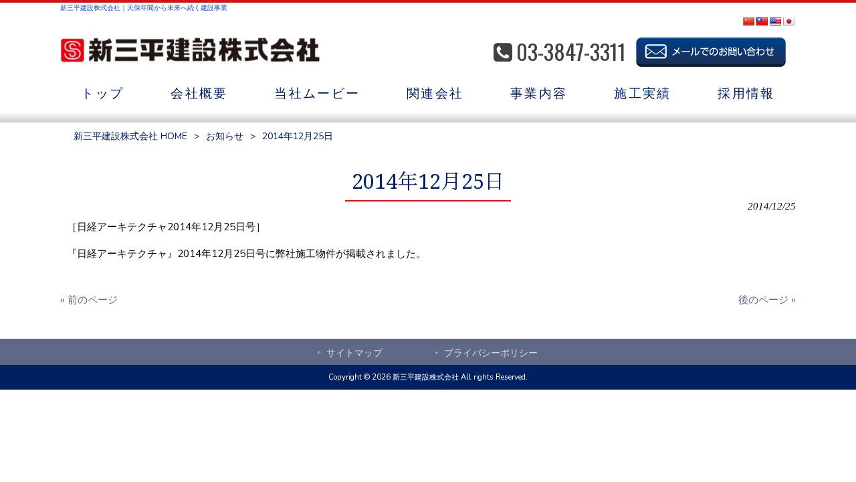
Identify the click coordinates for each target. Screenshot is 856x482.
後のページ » (767, 300)
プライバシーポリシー (491, 353)
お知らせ (224, 136)
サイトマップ (354, 353)
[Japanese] (788, 21)
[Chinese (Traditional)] (762, 21)
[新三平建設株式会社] (190, 52)
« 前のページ (89, 300)
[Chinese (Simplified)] (748, 21)
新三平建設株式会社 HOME (130, 136)
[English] (775, 21)
